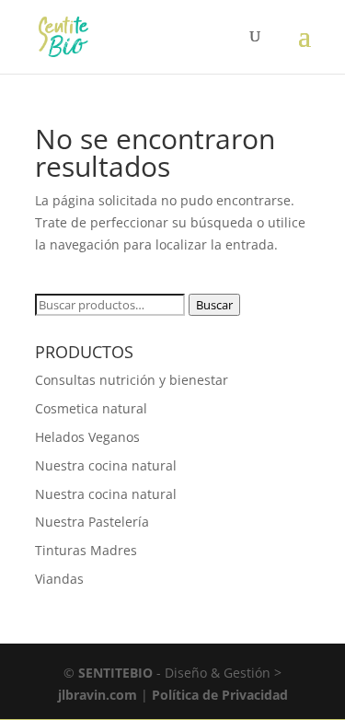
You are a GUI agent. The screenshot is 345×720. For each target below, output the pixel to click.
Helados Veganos (87, 437)
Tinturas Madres (86, 550)
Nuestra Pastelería (92, 521)
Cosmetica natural (91, 408)
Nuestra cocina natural (106, 465)
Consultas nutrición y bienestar (131, 380)
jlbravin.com (99, 694)
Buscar (214, 304)
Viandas (59, 578)
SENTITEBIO (115, 672)
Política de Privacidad (220, 694)
